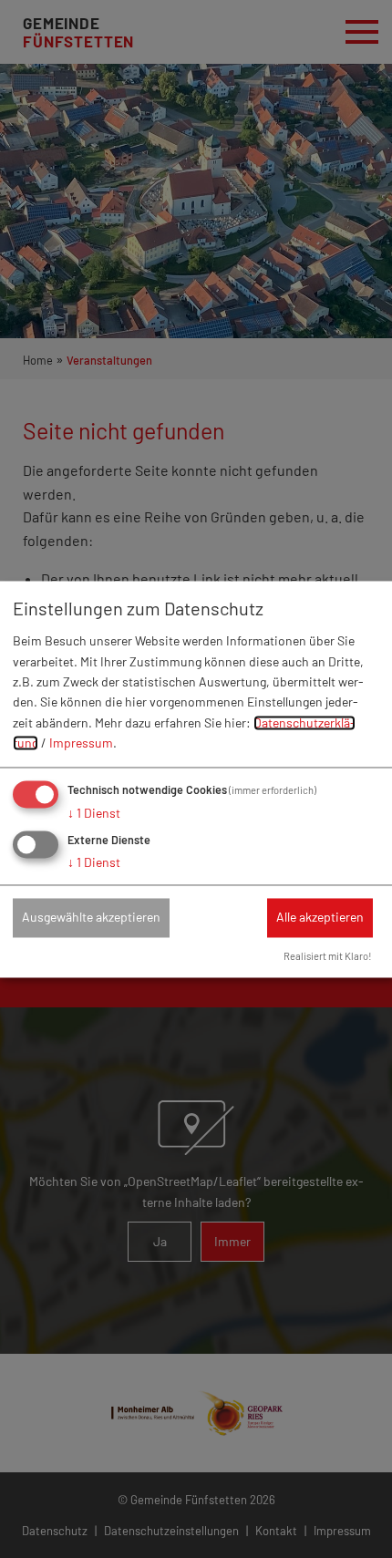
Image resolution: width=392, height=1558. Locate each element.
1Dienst (93, 812)
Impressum (81, 743)
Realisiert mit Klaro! (328, 956)
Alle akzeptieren (320, 917)
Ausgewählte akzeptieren (91, 917)
